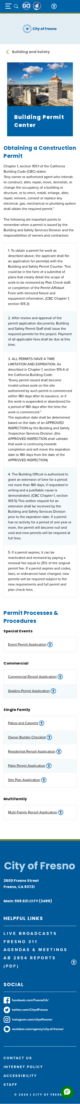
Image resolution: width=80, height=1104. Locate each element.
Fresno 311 (21, 942)
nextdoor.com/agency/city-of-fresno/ (38, 1029)
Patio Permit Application (26, 765)
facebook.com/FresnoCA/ (30, 1000)
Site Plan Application (24, 779)
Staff (10, 1084)
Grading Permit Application (29, 690)
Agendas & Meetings (36, 950)
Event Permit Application (27, 644)
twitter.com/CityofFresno (30, 1009)
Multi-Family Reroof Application (32, 812)
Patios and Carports (23, 723)
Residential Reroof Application (31, 751)
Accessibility (20, 1075)
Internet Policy (23, 1066)
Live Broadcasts (30, 933)
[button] (67, 1092)
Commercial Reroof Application (32, 676)
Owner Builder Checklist (27, 737)
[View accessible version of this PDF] (50, 644)
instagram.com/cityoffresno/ (32, 1019)
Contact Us (18, 1057)
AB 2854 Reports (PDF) (30, 962)
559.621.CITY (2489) (33, 901)
